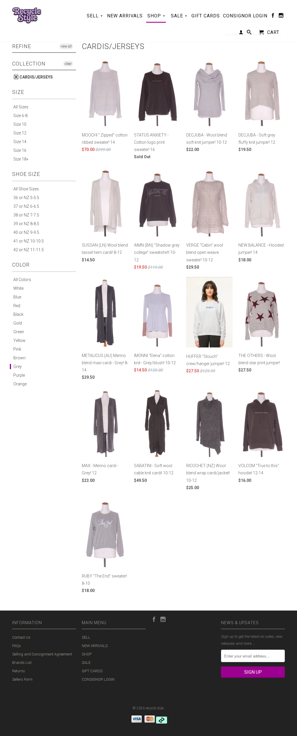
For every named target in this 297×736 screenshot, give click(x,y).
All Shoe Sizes (26, 189)
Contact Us (21, 637)
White (18, 288)
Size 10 (19, 124)
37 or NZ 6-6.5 (26, 206)
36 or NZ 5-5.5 (26, 197)
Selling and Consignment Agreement (42, 654)
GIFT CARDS (205, 16)
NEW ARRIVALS (125, 16)
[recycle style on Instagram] (281, 16)
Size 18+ (21, 159)
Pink (17, 349)
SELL (95, 16)
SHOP (156, 16)
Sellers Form (22, 679)
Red (16, 305)
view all (66, 46)
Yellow (19, 340)
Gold (17, 323)
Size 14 (19, 141)
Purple (19, 375)
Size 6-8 (20, 115)
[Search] (249, 33)
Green (18, 331)
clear (68, 64)
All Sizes (20, 107)
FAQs (16, 646)
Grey (17, 366)
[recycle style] (26, 13)
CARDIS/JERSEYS (36, 77)
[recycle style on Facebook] (273, 16)
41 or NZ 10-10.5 (28, 241)
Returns (18, 671)
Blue (17, 297)
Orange (20, 384)
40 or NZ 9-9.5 (26, 232)
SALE (179, 16)
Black (18, 314)
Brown (19, 358)
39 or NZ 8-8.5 (26, 223)
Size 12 (19, 133)
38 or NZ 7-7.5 (26, 215)
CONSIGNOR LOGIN (245, 16)
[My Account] (241, 33)
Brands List (22, 662)
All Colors (22, 279)
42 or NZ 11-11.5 (28, 249)
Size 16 (19, 150)
